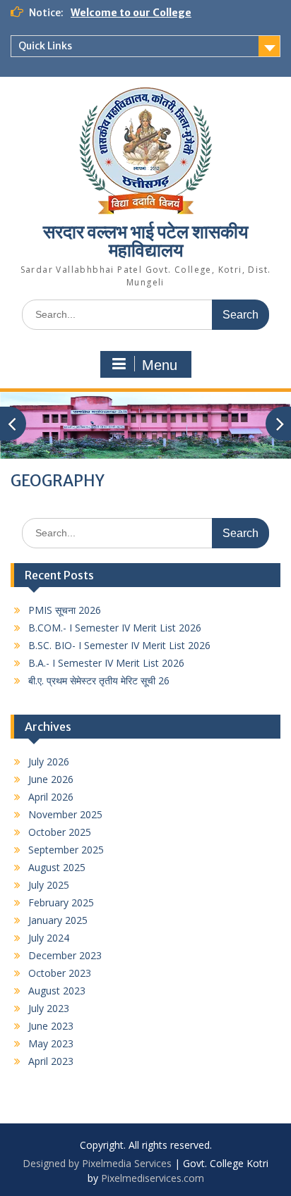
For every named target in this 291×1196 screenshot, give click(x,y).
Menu (159, 365)
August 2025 (56, 867)
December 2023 (65, 955)
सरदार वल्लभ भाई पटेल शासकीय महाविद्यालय (145, 240)
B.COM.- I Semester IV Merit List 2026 (114, 627)
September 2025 (66, 849)
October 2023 (59, 973)
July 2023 (48, 1008)
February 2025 (61, 902)
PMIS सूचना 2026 (64, 610)
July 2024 (48, 937)
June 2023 (50, 1025)
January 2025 (58, 920)
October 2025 (59, 832)
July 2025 (48, 885)
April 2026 (50, 796)
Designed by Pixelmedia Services (97, 1163)
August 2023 (56, 990)
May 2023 (50, 1043)
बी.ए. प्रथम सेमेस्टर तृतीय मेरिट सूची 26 (99, 680)
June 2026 (50, 779)
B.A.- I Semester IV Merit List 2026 (106, 663)
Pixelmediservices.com (152, 1178)
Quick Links (45, 45)
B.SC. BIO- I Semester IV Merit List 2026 (119, 645)
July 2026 (48, 761)
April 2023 (50, 1061)
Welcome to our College (131, 12)
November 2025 (65, 814)
